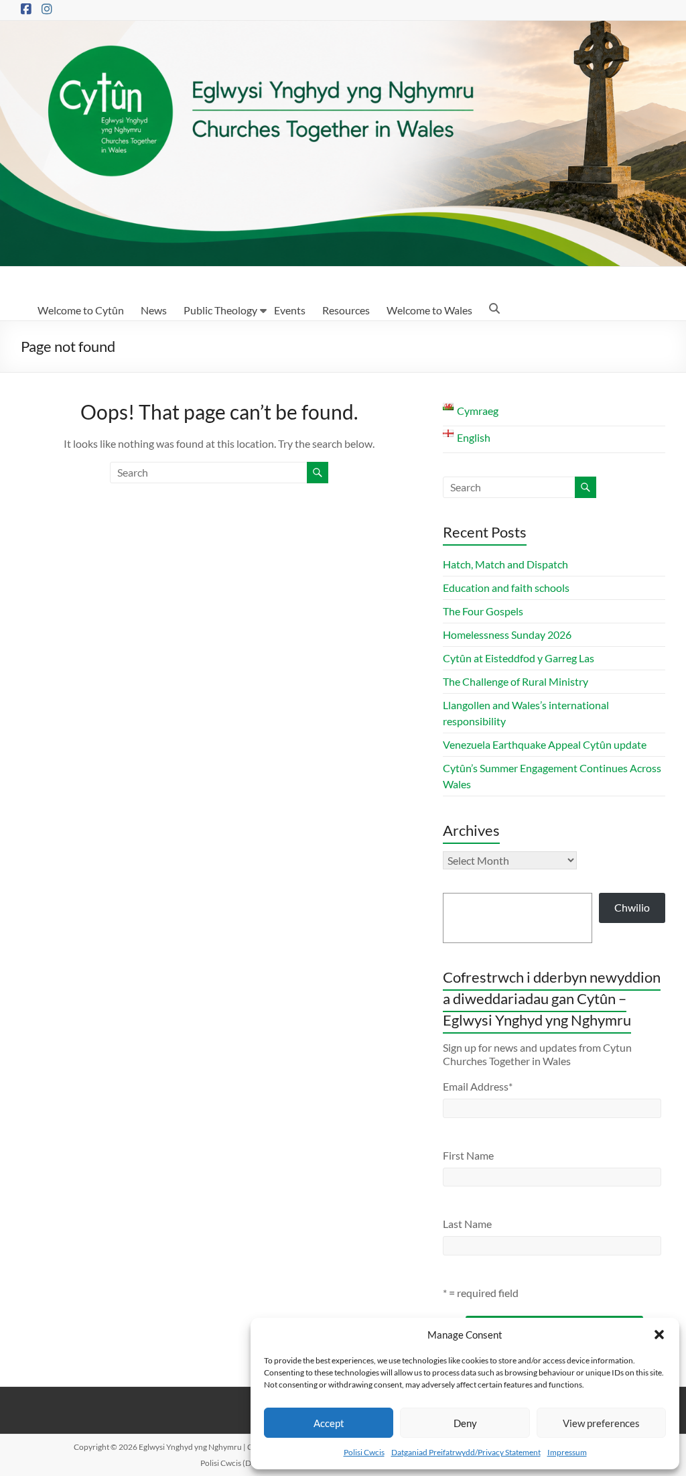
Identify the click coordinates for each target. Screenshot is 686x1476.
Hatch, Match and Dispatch (505, 564)
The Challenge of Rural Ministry (515, 681)
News (154, 310)
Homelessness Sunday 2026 (507, 634)
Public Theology (220, 310)
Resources (346, 310)
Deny (465, 1423)
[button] (659, 1334)
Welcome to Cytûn (81, 310)
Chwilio (632, 907)
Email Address (477, 1086)
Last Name (467, 1223)
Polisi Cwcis (364, 1452)
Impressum (567, 1452)
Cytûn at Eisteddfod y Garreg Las (518, 658)
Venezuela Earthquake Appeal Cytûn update (544, 744)
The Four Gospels (483, 611)
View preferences (601, 1423)
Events (289, 310)
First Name (468, 1155)
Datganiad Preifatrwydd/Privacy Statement (466, 1452)
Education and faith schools (506, 587)
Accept (329, 1423)
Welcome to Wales (429, 310)
